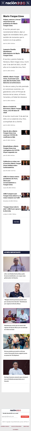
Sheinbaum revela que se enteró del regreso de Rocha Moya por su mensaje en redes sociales (15, 327)
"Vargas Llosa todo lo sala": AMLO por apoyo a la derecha (12, 209)
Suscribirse (24, 416)
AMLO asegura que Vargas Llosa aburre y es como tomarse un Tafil (12, 196)
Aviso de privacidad (16, 426)
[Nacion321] (15, 3)
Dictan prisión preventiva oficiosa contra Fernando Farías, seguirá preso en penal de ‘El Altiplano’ (15, 353)
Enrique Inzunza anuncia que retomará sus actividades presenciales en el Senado (16, 379)
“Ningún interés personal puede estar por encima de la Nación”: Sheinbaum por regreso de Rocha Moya (15, 301)
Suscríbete (15, 429)
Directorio (26, 426)
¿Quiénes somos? (5, 426)
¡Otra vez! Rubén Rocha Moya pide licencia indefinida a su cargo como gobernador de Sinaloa (15, 276)
